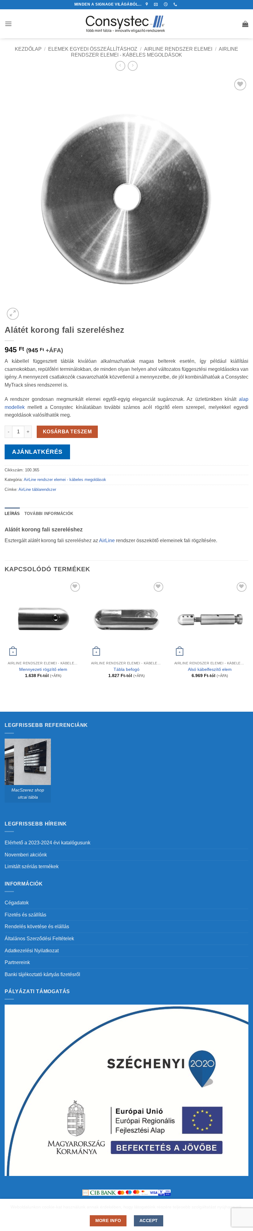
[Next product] (120, 66)
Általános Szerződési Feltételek (39, 938)
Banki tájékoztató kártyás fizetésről (42, 974)
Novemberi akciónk (26, 854)
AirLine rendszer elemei (178, 49)
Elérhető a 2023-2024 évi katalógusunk (47, 842)
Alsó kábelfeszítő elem (210, 669)
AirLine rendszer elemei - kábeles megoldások (65, 479)
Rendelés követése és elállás (37, 926)
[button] (8, 23)
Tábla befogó (126, 669)
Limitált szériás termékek (32, 866)
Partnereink (17, 962)
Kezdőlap (28, 49)
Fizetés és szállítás (25, 914)
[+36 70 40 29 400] (176, 4)
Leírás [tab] (12, 513)
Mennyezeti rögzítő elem (43, 669)
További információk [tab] (48, 513)
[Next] (248, 635)
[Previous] (5, 635)
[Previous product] (132, 66)
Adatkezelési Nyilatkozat (32, 950)
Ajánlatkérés (37, 451)
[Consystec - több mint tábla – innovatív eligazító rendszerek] (126, 24)
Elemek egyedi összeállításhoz (92, 49)
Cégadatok (17, 902)
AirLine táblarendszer (37, 489)
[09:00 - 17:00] (166, 4)
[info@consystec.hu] (156, 4)
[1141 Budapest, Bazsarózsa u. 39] (148, 4)
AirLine (107, 540)
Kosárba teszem (67, 431)
